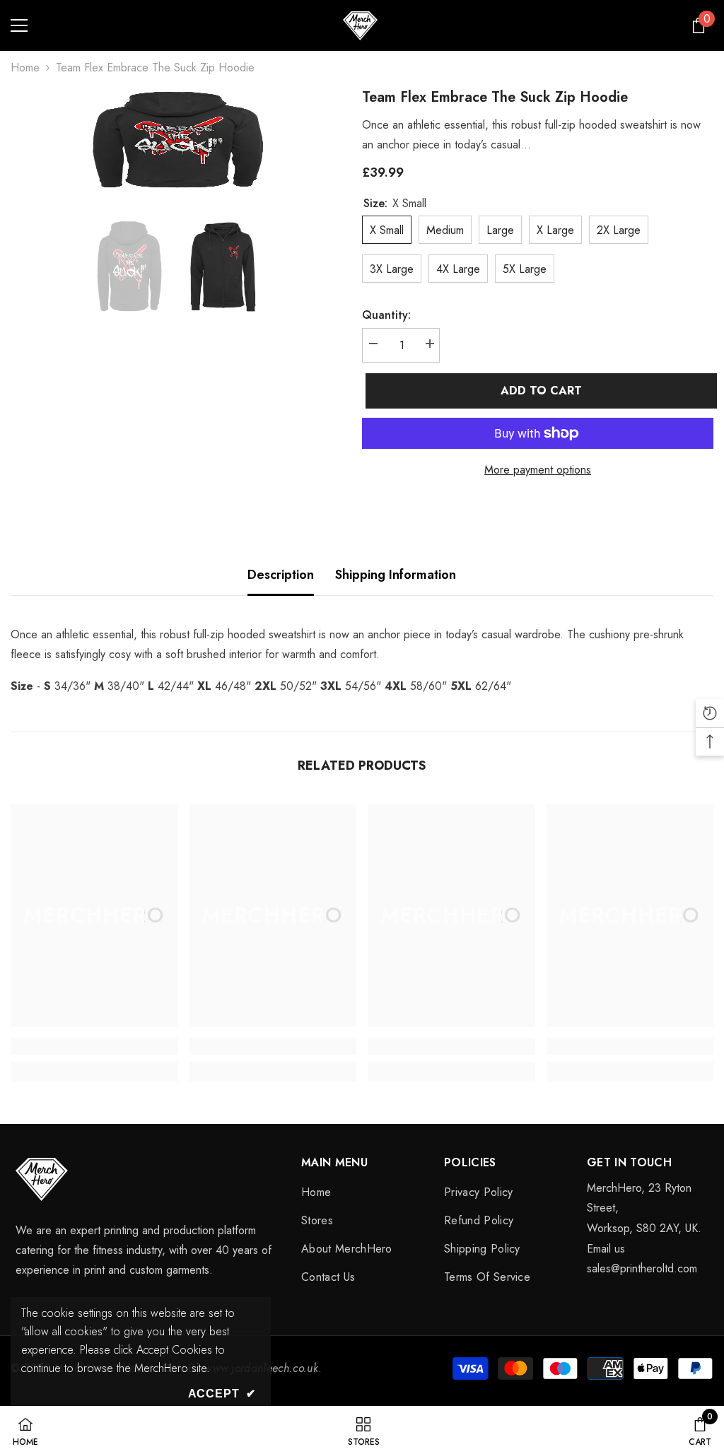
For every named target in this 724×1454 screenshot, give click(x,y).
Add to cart (539, 390)
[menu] (19, 25)
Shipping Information (395, 574)
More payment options (537, 470)
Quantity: (386, 315)
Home (25, 67)
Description (280, 574)
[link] (94, 1046)
